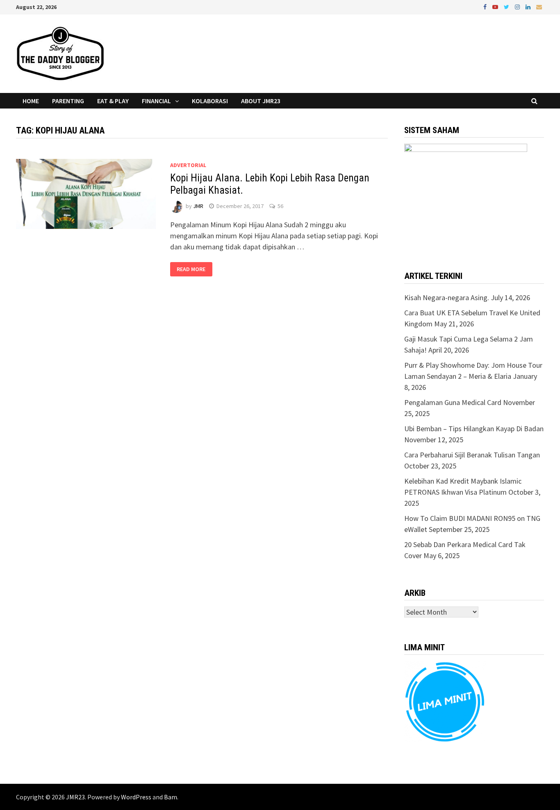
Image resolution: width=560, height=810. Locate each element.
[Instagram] (518, 6)
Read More (191, 269)
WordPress (136, 797)
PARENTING (68, 101)
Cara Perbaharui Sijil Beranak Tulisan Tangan (472, 454)
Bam (170, 797)
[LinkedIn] (529, 6)
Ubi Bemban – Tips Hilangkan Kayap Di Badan (474, 428)
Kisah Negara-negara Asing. (446, 297)
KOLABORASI (210, 101)
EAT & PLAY (113, 101)
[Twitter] (507, 6)
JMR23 (75, 797)
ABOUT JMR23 (260, 101)
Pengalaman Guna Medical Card (452, 402)
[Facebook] (485, 6)
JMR (198, 206)
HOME (31, 101)
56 (280, 206)
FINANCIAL (156, 101)
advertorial (188, 165)
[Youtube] (496, 6)
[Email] (539, 6)
